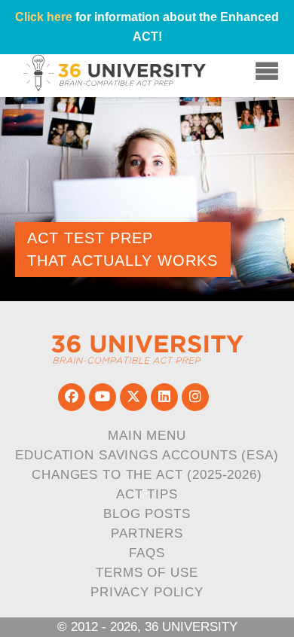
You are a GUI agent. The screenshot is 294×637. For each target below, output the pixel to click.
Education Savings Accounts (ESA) (146, 455)
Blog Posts (147, 514)
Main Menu (147, 435)
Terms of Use (147, 572)
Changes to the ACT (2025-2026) (147, 475)
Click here (43, 17)
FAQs (146, 553)
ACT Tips (147, 494)
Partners (147, 533)
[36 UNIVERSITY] (147, 349)
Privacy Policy (147, 592)
